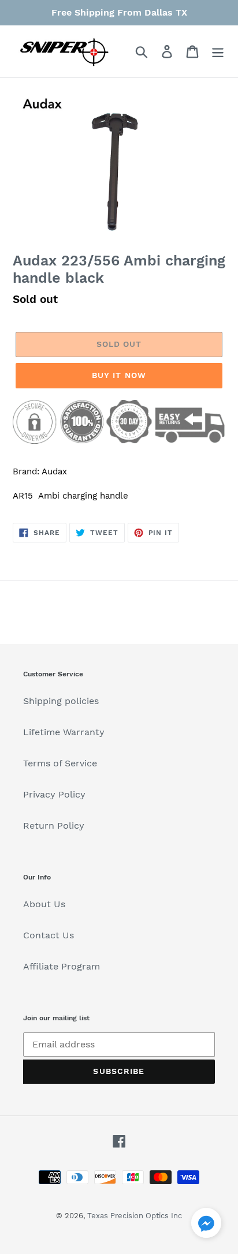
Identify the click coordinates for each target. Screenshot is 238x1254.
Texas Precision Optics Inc (134, 1215)
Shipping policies (61, 700)
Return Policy (53, 825)
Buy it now (119, 375)
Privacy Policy (54, 794)
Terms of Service (60, 763)
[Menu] (217, 52)
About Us (44, 904)
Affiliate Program (61, 966)
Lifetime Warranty (64, 732)
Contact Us (48, 935)
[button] (206, 1225)
